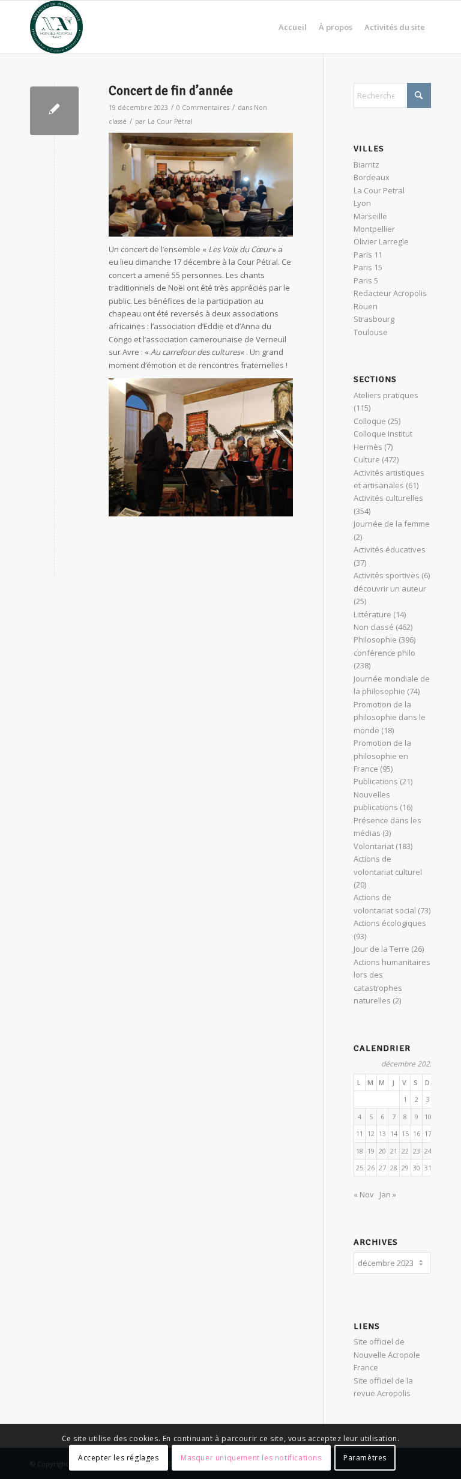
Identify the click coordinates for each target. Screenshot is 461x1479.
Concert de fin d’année (171, 90)
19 (371, 1150)
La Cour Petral (379, 190)
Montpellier (374, 228)
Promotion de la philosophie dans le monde (390, 717)
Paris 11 (368, 254)
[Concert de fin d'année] (54, 110)
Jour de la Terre (381, 948)
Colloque (370, 421)
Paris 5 (366, 280)
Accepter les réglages (118, 1458)
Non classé (374, 627)
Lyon (362, 203)
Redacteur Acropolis (390, 293)
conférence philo (384, 652)
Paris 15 (368, 267)
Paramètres (365, 1458)
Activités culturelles (388, 497)
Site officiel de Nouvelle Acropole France (387, 1354)
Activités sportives (387, 575)
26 (371, 1167)
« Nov (364, 1194)
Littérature (372, 614)
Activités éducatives (390, 549)
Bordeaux (372, 177)
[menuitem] (293, 27)
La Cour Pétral (170, 121)
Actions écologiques (390, 923)
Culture (367, 459)
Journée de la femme (392, 523)
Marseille (370, 216)
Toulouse (371, 332)
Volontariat (374, 846)
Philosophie (375, 639)
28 (393, 1167)
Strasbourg (374, 318)
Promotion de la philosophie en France (382, 755)
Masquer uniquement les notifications (251, 1458)
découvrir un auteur (390, 588)
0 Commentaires (202, 107)
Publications (376, 781)
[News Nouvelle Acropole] (56, 27)
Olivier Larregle (381, 241)
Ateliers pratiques (386, 395)
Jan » (387, 1194)
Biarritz (366, 164)
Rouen (366, 306)
